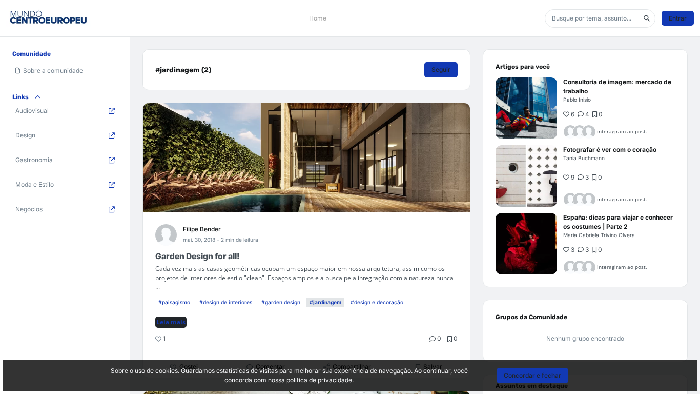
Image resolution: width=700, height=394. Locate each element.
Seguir (440, 69)
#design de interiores (225, 302)
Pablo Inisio (577, 99)
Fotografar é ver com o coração (609, 149)
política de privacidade (319, 380)
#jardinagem (325, 302)
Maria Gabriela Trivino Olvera (599, 235)
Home (317, 18)
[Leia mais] (526, 108)
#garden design (280, 302)
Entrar (678, 18)
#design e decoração (377, 302)
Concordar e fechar (532, 375)
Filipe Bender (202, 229)
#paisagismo (174, 302)
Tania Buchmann (584, 158)
